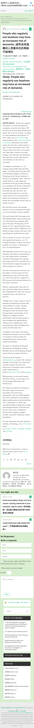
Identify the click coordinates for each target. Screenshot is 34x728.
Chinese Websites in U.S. (12, 668)
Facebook (12, 372)
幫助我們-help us (10, 679)
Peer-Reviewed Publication (11, 92)
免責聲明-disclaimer (10, 675)
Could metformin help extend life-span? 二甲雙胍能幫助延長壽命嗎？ (16, 526)
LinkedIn (28, 429)
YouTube (9, 431)
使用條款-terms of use (11, 672)
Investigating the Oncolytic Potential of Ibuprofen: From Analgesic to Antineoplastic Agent (16, 647)
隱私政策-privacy (10, 697)
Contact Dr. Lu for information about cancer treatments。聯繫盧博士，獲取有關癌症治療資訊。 (16, 68)
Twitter (18, 372)
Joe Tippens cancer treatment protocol (16, 631)
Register (31, 11)
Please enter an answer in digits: (12, 568)
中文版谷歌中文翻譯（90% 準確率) (17, 711)
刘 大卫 (9, 29)
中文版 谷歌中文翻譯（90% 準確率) (18, 602)
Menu (4, 10)
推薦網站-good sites (10, 682)
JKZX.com (21, 713)
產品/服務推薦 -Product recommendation (17, 686)
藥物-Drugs (25, 29)
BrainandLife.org (10, 360)
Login (25, 11)
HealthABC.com (28, 713)
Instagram (27, 372)
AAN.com (25, 424)
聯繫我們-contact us (10, 690)
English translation (9, 58)
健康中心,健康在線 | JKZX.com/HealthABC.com (14, 4)
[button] (22, 111)
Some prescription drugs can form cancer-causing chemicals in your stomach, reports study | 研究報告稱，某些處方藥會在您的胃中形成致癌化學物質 (17, 506)
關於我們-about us (10, 693)
